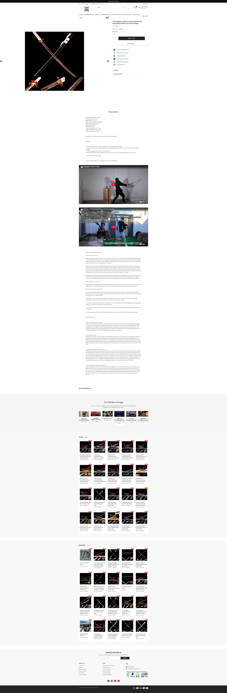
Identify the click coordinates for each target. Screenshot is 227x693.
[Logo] (86, 9)
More (86, 437)
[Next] (108, 61)
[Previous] (1, 61)
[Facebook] (108, 681)
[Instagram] (112, 681)
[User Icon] (139, 7)
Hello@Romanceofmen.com (97, 3)
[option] (54, 61)
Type (113, 26)
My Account (143, 8)
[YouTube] (118, 681)
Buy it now (131, 43)
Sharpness (115, 31)
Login (142, 6)
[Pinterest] (115, 681)
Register (146, 6)
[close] (147, 1)
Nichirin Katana (97, 281)
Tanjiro (104, 349)
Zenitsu (96, 358)
